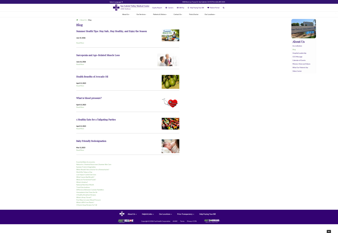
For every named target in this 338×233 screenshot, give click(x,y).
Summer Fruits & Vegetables (86, 167)
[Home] (77, 20)
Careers (170, 8)
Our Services (140, 14)
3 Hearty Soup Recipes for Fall (86, 205)
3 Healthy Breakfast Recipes (86, 195)
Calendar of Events (299, 60)
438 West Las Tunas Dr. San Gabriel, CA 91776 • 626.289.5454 (203, 2)
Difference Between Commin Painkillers (90, 190)
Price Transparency (185, 214)
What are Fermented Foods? (86, 180)
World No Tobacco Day (84, 172)
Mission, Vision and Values (301, 64)
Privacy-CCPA (192, 221)
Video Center (297, 71)
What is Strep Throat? (83, 197)
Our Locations (209, 14)
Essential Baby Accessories (85, 162)
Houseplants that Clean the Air (86, 192)
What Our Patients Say (300, 67)
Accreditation (297, 46)
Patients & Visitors (159, 14)
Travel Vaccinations (83, 187)
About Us (125, 14)
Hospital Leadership (299, 53)
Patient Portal (214, 8)
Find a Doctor (193, 14)
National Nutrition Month (85, 185)
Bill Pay (181, 8)
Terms (182, 221)
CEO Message (297, 57)
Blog (89, 20)
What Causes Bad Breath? (85, 177)
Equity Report (157, 8)
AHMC (175, 221)
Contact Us (177, 14)
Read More (80, 43)
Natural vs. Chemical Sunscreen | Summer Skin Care (93, 164)
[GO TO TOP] (329, 231)
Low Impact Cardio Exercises (86, 175)
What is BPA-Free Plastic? (85, 202)
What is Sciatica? (82, 182)
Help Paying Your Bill (197, 8)
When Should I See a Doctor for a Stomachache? (92, 169)
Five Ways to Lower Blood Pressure (88, 200)
